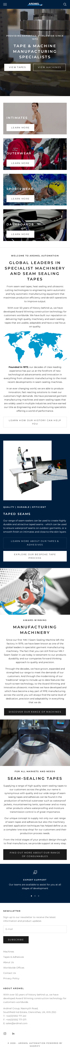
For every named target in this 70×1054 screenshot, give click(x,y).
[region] (35, 880)
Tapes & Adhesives (13, 956)
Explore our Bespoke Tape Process (35, 556)
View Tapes (17, 67)
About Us (8, 962)
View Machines (49, 67)
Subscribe (16, 939)
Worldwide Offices (13, 967)
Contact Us (9, 973)
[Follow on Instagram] (5, 1033)
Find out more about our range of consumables (35, 854)
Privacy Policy (11, 978)
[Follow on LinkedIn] (13, 1033)
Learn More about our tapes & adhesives (35, 543)
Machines (8, 951)
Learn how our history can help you (35, 422)
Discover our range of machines (35, 711)
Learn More (20, 127)
